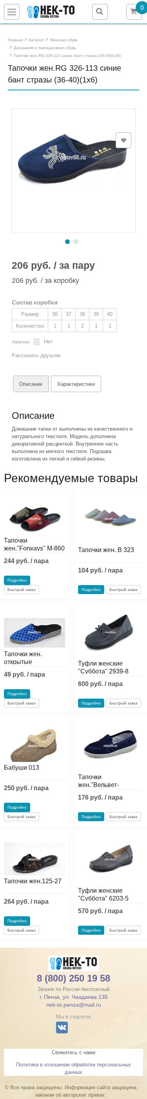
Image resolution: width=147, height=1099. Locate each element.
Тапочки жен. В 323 (106, 550)
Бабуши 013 (21, 767)
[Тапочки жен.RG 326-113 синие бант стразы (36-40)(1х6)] (73, 158)
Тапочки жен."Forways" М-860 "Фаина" (34, 548)
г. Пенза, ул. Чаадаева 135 (74, 997)
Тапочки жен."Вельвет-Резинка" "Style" (101, 785)
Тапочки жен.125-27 (33, 881)
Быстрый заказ (21, 589)
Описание (30, 384)
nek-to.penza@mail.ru (73, 1005)
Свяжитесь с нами (73, 1052)
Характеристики (76, 384)
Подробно (17, 580)
